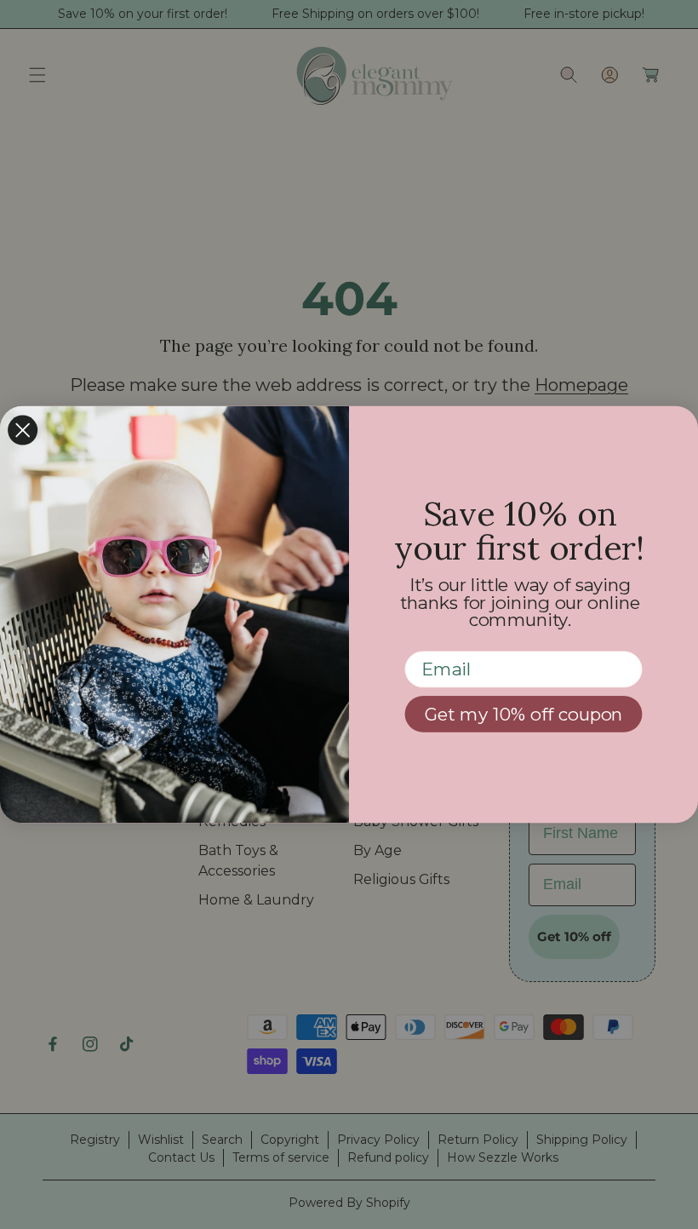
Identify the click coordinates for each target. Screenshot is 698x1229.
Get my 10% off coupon (524, 714)
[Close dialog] (22, 429)
